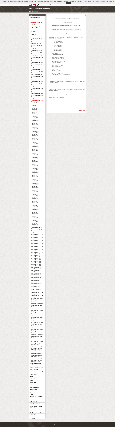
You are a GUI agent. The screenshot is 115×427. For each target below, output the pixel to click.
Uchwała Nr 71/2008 (35, 198)
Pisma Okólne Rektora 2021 (36, 274)
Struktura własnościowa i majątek (35, 379)
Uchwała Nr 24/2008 (35, 134)
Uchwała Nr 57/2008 (35, 179)
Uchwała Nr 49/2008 (35, 168)
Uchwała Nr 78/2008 (35, 208)
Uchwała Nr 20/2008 (35, 128)
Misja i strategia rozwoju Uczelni (36, 367)
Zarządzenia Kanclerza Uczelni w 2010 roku (37, 337)
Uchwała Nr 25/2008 (35, 135)
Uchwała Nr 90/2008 (35, 224)
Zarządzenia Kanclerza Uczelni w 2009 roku (37, 339)
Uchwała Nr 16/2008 (35, 123)
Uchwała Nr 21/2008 (35, 130)
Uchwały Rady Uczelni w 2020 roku (36, 53)
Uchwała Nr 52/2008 (35, 172)
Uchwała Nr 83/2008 (35, 215)
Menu (31, 15)
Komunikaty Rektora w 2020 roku (37, 297)
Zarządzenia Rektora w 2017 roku (37, 247)
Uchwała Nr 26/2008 (35, 136)
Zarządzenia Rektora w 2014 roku (37, 252)
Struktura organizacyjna (34, 384)
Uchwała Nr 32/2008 (35, 145)
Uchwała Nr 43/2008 (35, 160)
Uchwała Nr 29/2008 (35, 141)
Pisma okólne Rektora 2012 (36, 288)
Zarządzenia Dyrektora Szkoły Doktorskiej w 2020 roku (36, 358)
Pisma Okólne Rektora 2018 (36, 279)
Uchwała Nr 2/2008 (35, 104)
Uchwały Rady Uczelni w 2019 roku (36, 56)
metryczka (82, 110)
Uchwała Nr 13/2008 (35, 119)
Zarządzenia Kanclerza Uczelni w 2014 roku (37, 327)
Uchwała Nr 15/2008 (35, 121)
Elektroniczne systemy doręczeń (36, 371)
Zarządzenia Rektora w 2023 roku (37, 239)
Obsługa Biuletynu (33, 389)
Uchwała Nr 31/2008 (35, 143)
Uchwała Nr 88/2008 (35, 221)
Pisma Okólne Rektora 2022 (36, 273)
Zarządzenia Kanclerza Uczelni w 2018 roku (37, 318)
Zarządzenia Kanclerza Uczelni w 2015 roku (37, 325)
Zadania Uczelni (33, 382)
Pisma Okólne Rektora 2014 (36, 285)
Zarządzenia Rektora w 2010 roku (37, 258)
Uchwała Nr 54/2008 (35, 175)
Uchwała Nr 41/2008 (35, 157)
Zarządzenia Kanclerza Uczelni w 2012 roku (37, 332)
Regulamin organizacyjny (35, 26)
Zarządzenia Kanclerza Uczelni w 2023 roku (37, 306)
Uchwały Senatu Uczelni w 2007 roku (37, 228)
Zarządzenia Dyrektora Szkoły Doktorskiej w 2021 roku (36, 356)
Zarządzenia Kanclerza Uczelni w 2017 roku (37, 320)
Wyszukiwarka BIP (33, 410)
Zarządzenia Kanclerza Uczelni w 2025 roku (37, 301)
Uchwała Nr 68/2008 (35, 194)
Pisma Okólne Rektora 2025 (36, 268)
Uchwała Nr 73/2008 (35, 201)
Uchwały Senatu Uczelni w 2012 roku (37, 91)
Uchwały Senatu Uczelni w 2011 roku (37, 94)
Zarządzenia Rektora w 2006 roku (37, 264)
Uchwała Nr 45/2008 (35, 163)
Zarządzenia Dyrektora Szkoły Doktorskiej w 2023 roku (36, 351)
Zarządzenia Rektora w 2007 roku (37, 262)
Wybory (31, 394)
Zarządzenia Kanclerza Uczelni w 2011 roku (37, 335)
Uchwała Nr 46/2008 (35, 164)
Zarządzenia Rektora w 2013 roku (37, 253)
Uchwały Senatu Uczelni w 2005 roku (37, 233)
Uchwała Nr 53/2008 (35, 173)
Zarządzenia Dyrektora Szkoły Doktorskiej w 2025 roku (36, 347)
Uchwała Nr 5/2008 (35, 108)
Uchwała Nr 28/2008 (35, 139)
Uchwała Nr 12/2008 (35, 117)
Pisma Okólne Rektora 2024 (36, 270)
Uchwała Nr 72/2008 (35, 199)
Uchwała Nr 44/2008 (35, 161)
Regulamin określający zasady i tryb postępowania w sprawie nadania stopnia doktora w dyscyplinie (36, 30)
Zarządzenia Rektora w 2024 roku (37, 237)
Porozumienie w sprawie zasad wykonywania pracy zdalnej (36, 37)
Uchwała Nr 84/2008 (35, 216)
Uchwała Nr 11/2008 (35, 116)
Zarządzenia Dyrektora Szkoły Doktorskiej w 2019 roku (36, 361)
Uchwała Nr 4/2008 (35, 106)
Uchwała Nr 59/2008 (35, 182)
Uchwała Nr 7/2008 (35, 110)
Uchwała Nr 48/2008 (35, 167)
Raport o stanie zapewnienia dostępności (35, 417)
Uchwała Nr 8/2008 (35, 112)
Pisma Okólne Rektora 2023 (36, 271)
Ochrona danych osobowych (35, 412)
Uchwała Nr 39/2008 (35, 154)
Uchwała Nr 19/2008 (35, 127)
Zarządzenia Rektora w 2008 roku (37, 261)
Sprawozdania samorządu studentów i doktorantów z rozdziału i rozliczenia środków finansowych (36, 405)
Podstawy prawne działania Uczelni (35, 364)
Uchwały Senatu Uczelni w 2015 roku (37, 84)
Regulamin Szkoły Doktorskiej (36, 33)
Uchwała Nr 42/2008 (35, 158)
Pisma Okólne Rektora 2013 (36, 286)
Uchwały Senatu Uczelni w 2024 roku (37, 63)
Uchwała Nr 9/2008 (35, 113)
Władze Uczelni (33, 19)
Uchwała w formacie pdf (56, 106)
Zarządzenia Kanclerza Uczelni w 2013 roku (37, 330)
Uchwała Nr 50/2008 (35, 169)
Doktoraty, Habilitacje (34, 399)
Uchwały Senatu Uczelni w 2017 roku (37, 79)
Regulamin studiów (34, 27)
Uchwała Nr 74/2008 (35, 202)
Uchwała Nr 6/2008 (35, 109)
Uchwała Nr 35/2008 (35, 149)
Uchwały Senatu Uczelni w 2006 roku (37, 230)
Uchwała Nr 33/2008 (35, 146)
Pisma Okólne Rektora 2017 (36, 280)
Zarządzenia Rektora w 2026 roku (37, 234)
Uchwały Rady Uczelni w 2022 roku (36, 48)
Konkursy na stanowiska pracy (36, 396)
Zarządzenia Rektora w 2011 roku (37, 256)
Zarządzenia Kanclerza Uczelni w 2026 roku (37, 299)
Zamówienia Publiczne (34, 387)
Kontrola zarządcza (34, 369)
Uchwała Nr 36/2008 (35, 150)
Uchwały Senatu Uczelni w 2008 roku (73, 10)
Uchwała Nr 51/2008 (35, 171)
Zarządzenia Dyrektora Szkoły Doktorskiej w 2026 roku (36, 344)
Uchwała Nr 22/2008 (35, 131)
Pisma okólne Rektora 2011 (36, 289)
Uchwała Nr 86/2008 (35, 219)
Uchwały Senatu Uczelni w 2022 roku (37, 67)
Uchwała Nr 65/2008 (35, 190)
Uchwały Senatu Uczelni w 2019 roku (37, 75)
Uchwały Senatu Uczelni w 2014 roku (37, 87)
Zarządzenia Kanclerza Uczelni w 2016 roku (37, 323)
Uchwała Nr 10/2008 (35, 115)
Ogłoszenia (32, 392)
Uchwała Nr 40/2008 (35, 156)
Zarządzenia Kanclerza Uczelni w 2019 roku (37, 316)
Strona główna (32, 10)
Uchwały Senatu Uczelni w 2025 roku (37, 60)
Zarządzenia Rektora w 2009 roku (37, 259)
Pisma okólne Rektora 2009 (36, 291)
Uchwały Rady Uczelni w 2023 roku (36, 46)
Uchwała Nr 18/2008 (35, 126)
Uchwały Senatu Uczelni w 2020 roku (37, 72)
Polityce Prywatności (62, 2)
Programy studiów (33, 374)
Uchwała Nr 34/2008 (35, 147)
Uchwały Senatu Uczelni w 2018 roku (37, 77)
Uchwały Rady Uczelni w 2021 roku (36, 51)
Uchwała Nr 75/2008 (35, 204)
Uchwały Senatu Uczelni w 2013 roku (37, 89)
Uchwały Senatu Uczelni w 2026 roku (37, 58)
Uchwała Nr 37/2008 (35, 152)
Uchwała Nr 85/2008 (35, 217)
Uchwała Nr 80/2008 (35, 210)
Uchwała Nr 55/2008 (35, 176)
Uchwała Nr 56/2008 (35, 178)
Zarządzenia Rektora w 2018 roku (37, 246)
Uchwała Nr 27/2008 (35, 138)
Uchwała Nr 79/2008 (35, 209)
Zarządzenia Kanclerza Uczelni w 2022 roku (37, 308)
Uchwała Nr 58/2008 (35, 180)
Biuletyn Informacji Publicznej (43, 10)
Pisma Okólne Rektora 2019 (36, 277)
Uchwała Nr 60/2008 (35, 183)
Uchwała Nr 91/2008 (35, 225)
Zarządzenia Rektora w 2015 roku (37, 250)
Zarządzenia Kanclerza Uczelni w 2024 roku (37, 304)
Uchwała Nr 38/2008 (35, 153)
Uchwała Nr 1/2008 (35, 102)
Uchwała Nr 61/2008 (35, 184)
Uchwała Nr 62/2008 (35, 186)
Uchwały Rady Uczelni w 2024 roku (36, 44)
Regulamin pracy (34, 34)
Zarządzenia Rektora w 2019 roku (37, 244)
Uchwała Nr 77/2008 (35, 206)
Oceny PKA (32, 376)
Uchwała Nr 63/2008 (35, 187)
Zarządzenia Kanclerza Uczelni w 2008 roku (37, 342)
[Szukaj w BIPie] (85, 15)
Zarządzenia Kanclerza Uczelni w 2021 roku (37, 311)
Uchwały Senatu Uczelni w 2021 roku (37, 70)
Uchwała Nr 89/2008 (35, 223)
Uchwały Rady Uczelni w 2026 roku (36, 39)
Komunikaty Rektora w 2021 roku (37, 295)
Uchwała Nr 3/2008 (35, 105)
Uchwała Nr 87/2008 (35, 220)
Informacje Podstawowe (35, 17)
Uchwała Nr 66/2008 (35, 191)
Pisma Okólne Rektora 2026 (36, 267)
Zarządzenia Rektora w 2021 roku (37, 241)
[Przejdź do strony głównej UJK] (44, 5)
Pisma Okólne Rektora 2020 (36, 276)
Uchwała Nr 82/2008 (35, 213)
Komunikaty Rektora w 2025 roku (37, 292)
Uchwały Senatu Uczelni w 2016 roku (37, 82)
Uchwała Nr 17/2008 (35, 124)
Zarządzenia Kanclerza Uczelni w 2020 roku (37, 313)
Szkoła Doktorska (33, 401)
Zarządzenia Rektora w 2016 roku (37, 249)
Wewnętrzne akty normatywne (58, 10)
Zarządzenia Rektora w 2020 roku (37, 243)
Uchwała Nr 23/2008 (35, 132)
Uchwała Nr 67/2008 (33, 11)
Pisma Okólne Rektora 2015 (36, 283)
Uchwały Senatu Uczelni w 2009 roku (37, 98)
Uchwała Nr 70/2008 (35, 197)
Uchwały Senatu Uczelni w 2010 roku (37, 96)
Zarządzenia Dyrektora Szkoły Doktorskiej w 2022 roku (36, 354)
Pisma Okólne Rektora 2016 (36, 282)
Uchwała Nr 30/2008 (35, 142)
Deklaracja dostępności (34, 414)
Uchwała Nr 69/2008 (35, 195)
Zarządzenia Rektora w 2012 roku (37, 255)
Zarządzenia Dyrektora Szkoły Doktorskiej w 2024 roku (36, 349)
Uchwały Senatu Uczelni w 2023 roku (37, 65)
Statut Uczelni (33, 24)
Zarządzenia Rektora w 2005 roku (37, 265)
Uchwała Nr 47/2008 (35, 165)
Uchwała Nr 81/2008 (35, 212)
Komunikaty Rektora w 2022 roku (37, 294)
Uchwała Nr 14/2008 (35, 120)
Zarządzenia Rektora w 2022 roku (37, 240)
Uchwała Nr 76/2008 (35, 205)
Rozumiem (69, 2)
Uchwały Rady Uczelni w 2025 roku (36, 41)
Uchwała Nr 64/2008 (35, 189)
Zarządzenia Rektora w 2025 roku (37, 236)
